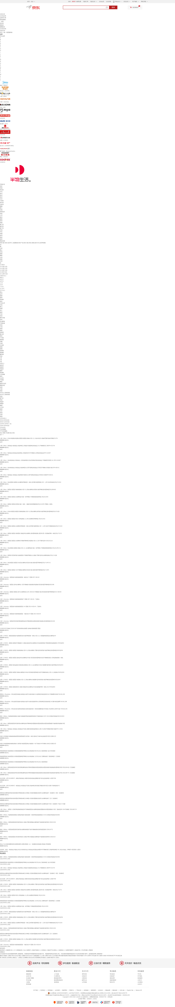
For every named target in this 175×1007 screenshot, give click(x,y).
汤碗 (1, 341)
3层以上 (2, 363)
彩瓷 (1, 396)
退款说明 (112, 978)
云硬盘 (20, 957)
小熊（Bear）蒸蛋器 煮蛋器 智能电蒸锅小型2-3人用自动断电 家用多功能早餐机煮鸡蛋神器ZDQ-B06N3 (28, 489)
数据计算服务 (3, 955)
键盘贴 (2, 25)
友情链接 (86, 990)
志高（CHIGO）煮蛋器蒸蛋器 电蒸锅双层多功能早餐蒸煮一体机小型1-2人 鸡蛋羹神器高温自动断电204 (28, 635)
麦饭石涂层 (3, 383)
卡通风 (2, 200)
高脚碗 (2, 352)
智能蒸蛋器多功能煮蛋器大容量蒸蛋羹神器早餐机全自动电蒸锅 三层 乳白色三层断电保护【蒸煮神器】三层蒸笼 (30, 756)
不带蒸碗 (2, 374)
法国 (1, 414)
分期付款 (84, 978)
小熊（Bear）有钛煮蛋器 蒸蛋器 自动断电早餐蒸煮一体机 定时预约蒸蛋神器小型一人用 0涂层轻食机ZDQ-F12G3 (30, 482)
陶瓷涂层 (2, 385)
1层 (1, 358)
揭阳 (1, 296)
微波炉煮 (77, 950)
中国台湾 (2, 303)
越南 (1, 405)
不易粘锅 (2, 323)
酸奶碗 (2, 354)
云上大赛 (41, 955)
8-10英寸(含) (3, 272)
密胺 (1, 259)
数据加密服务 (72, 955)
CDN (85, 955)
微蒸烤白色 (9, 950)
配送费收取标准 (58, 980)
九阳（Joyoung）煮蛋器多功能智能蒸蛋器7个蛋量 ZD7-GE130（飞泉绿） (20, 599)
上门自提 (56, 974)
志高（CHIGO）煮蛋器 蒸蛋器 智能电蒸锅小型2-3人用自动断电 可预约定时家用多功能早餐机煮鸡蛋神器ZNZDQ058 (31, 650)
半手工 (2, 279)
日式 (1, 199)
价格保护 (112, 976)
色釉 (1, 233)
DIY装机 (140, 976)
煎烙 (1, 325)
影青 (1, 239)
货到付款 (84, 974)
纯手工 (2, 277)
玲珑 (1, 230)
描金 (1, 237)
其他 (1, 252)
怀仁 (1, 310)
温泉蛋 (2, 332)
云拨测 (48, 957)
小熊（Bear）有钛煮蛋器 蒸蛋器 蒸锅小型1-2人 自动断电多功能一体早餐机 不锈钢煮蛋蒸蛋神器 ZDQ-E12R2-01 (30, 548)
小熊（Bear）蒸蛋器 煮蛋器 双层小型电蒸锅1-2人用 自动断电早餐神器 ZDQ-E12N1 (22, 518)
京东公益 (122, 990)
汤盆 (1, 356)
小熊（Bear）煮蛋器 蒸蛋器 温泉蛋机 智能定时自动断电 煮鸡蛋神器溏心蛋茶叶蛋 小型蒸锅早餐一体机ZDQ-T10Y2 (31, 533)
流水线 (33, 957)
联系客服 (28, 984)
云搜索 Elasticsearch (27, 955)
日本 (1, 411)
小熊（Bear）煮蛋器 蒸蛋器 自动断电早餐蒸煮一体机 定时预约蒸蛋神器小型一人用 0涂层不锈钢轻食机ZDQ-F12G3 (31, 526)
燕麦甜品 (61, 950)
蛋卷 (1, 336)
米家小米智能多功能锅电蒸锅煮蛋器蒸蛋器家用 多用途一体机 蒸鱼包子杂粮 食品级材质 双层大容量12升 (28, 736)
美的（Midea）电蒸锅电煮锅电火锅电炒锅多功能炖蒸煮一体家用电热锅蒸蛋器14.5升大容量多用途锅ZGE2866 (30, 815)
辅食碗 (2, 339)
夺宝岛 (139, 974)
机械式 (2, 369)
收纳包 (2, 23)
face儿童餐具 (27, 950)
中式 (1, 191)
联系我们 (43, 990)
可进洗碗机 (3, 429)
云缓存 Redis (48, 955)
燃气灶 (2, 398)
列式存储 (109, 955)
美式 (1, 195)
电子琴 (114, 955)
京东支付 (89, 998)
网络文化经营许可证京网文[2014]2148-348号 (94, 995)
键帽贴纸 (2, 27)
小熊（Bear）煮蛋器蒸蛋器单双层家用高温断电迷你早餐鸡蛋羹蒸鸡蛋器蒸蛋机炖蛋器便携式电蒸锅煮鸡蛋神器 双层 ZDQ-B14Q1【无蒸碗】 (38, 767)
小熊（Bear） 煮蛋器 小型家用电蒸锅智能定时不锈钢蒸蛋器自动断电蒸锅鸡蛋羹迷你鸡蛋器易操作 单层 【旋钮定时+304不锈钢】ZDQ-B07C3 (38, 809)
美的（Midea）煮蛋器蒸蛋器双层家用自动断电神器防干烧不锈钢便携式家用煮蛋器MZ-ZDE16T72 (26, 829)
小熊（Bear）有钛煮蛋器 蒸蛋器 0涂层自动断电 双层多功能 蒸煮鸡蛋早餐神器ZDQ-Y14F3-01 (25, 562)
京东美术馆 (3, 28)
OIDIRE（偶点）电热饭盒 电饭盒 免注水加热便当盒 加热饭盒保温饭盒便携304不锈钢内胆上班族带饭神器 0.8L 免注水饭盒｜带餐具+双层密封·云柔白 (40, 849)
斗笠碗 (2, 338)
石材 (1, 248)
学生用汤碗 (85, 950)
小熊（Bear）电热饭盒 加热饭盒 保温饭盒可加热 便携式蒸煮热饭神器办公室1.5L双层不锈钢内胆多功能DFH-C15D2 (31, 729)
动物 (1, 210)
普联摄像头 (3, 19)
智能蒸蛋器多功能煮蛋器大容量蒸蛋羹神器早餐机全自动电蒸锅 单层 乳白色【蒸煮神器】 (24, 762)
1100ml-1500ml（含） (6, 423)
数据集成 (66, 955)
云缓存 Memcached (13, 955)
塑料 (1, 376)
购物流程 (28, 974)
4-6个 (1, 285)
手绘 (1, 232)
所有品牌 (2, 36)
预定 (20, 955)
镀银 (1, 219)
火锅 (1, 327)
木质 (1, 261)
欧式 (1, 193)
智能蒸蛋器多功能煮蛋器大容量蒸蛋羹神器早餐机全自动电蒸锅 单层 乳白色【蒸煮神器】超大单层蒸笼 (27, 751)
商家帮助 (64, 990)
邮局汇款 (84, 980)
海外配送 (56, 982)
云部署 (89, 955)
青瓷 (1, 391)
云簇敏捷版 (36, 955)
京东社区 (100, 990)
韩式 (1, 197)
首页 (1, 32)
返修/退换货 (113, 980)
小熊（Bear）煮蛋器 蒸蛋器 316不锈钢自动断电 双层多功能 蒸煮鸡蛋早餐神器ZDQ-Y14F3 (24, 570)
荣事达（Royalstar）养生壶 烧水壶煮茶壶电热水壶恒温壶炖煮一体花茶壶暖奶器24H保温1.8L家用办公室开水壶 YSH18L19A (33, 709)
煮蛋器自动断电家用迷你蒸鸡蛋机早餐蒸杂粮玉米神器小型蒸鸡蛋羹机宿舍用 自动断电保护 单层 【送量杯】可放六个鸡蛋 (32, 804)
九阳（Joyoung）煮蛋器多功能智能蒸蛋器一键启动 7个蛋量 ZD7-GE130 (19, 577)
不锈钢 (2, 380)
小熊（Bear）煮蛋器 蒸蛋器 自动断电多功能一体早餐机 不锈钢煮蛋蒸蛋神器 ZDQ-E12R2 (24, 497)
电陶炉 (2, 403)
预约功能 (2, 317)
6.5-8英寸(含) (3, 270)
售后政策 (112, 974)
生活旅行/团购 (30, 978)
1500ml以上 (3, 418)
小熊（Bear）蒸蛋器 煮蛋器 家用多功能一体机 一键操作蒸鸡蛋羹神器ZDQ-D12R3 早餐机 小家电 (26, 504)
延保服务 (140, 978)
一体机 (2, 21)
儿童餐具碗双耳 (69, 950)
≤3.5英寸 (2, 264)
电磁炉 (2, 402)
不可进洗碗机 (3, 431)
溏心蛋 (2, 334)
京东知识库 (3, 16)
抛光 (1, 217)
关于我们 (35, 990)
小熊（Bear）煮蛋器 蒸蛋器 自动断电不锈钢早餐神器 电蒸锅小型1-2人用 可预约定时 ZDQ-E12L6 (26, 540)
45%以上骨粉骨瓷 (5, 392)
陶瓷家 (91, 950)
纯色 (1, 213)
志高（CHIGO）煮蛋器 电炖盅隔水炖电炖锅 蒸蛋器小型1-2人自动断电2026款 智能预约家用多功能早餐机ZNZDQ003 (31, 665)
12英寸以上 (3, 275)
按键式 (2, 367)
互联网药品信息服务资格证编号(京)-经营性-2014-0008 (95, 993)
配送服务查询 (57, 978)
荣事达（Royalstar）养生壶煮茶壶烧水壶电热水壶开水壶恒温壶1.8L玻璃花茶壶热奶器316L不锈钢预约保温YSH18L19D (32, 694)
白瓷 (1, 389)
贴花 (1, 235)
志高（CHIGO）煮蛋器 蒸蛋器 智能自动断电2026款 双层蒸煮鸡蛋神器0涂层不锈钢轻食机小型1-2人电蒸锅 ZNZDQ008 (32, 672)
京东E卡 (140, 980)
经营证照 (110, 997)
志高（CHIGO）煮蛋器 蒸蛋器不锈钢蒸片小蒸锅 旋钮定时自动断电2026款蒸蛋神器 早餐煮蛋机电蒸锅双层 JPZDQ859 (32, 643)
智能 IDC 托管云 (54, 957)
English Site (130, 990)
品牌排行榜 (3, 17)
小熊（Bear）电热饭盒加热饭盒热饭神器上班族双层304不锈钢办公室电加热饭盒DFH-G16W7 (25, 453)
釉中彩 (2, 226)
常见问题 (28, 980)
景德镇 (2, 299)
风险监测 (107, 990)
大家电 (28, 982)
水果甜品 (43, 950)
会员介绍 (28, 976)
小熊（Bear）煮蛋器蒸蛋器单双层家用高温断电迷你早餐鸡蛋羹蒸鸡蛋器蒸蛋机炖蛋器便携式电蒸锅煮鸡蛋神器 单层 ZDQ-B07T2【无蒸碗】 (37, 773)
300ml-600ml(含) (4, 420)
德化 (1, 301)
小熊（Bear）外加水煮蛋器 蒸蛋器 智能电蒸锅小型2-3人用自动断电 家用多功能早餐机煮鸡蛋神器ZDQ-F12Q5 (29, 511)
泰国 (1, 412)
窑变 (1, 221)
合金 (1, 257)
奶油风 (2, 189)
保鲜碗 (2, 350)
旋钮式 (2, 365)
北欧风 (2, 204)
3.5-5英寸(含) (3, 266)
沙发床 (104, 955)
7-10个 (2, 286)
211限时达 (57, 976)
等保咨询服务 (80, 955)
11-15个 (2, 288)
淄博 (1, 308)
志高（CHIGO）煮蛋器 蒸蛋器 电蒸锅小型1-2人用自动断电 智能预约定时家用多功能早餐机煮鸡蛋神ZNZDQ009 (30, 679)
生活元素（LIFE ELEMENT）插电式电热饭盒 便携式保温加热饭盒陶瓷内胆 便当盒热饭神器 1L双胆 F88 (28, 778)
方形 (1, 314)
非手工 (2, 281)
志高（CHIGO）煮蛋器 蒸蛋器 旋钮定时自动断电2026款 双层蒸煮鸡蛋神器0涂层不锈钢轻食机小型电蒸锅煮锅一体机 (31, 657)
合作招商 (57, 990)
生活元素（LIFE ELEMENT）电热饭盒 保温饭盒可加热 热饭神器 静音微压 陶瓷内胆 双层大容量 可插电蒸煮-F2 (30, 785)
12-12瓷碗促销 (18, 950)
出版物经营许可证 (75, 995)
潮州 (1, 297)
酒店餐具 (2, 950)
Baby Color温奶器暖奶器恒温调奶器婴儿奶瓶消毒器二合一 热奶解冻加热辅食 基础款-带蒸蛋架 (25, 844)
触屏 (1, 370)
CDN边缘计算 (95, 955)
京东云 (95, 998)
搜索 (113, 7)
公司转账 (84, 982)
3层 (1, 361)
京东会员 (101, 1)
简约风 (2, 202)
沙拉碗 (2, 345)
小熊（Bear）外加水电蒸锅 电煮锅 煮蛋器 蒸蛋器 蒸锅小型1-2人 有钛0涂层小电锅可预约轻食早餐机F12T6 (29, 438)
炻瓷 (1, 387)
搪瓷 (1, 253)
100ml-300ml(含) (4, 425)
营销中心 (71, 990)
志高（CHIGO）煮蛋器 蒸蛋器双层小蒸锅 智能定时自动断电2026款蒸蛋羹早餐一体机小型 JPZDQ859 (27, 687)
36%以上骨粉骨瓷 (5, 394)
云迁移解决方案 (26, 957)
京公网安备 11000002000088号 (59, 993)
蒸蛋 (1, 330)
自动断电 (2, 321)
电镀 (1, 222)
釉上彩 (2, 224)
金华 (1, 294)
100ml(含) (2, 427)
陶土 (1, 250)
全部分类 (2, 14)
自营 (1, 442)
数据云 (44, 957)
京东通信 (140, 982)
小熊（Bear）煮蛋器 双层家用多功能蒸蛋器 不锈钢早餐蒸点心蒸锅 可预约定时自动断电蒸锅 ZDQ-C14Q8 (28, 555)
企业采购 (108, 1)
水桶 (1, 343)
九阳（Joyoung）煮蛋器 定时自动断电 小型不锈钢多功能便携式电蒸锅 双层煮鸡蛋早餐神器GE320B (27, 584)
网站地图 (60, 955)
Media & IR (139, 990)
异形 (1, 316)
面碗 (1, 347)
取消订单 (112, 982)
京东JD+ (140, 984)
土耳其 (2, 407)
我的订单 (85, 1)
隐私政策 (114, 990)
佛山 (1, 292)
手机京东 (117, 1)
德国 (1, 409)
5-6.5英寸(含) (3, 268)
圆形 (1, 312)
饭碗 (1, 349)
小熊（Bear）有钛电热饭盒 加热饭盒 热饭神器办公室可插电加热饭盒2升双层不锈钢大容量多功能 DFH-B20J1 (29, 467)
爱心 (1, 208)
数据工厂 (15, 957)
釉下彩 (2, 228)
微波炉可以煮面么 (52, 950)
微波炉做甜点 (36, 950)
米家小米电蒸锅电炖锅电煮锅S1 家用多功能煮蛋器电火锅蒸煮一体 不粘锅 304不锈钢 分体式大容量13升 (28, 743)
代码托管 (4, 957)
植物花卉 (2, 211)
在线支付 (84, 976)
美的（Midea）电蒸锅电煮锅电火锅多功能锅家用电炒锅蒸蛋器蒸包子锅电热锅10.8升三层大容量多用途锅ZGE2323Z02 (32, 716)
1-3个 (1, 283)
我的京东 (92, 1)
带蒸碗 (2, 372)
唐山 (1, 306)
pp (0, 244)
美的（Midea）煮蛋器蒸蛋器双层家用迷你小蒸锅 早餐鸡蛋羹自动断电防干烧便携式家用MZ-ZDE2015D (28, 822)
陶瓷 (1, 255)
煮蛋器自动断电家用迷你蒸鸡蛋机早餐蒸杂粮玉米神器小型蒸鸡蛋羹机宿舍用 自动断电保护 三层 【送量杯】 (29, 798)
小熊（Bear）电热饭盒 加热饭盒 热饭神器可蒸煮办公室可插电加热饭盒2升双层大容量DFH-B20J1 (26, 475)
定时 (1, 319)
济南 (1, 305)
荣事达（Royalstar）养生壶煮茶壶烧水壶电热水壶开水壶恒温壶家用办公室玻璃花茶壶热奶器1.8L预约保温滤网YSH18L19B (33, 701)
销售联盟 (93, 990)
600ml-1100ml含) (5, 422)
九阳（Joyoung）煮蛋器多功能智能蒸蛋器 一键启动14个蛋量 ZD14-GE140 (20, 614)
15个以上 (2, 290)
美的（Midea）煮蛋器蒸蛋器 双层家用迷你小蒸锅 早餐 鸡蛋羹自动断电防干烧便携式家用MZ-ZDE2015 (27, 837)
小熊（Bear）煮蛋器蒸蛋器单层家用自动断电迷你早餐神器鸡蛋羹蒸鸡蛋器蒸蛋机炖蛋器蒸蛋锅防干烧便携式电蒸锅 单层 (32, 723)
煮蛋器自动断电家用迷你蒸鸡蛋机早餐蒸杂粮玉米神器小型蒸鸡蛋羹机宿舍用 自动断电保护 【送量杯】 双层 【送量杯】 (32, 793)
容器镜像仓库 (38, 957)
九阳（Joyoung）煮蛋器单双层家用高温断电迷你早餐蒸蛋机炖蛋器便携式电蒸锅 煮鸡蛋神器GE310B (27, 621)
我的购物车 (135, 7)
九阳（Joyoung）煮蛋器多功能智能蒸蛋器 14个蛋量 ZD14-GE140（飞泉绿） (21, 606)
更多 (1, 186)
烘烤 (1, 328)
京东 (40, 8)
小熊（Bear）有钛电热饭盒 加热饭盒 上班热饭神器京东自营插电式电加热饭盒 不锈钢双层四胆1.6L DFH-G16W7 (30, 460)
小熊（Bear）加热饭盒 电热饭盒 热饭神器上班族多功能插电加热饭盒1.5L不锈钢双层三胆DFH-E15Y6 (27, 445)
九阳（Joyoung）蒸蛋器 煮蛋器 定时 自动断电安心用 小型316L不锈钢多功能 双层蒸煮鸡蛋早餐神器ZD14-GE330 (30, 592)
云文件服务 (55, 955)
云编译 (100, 955)
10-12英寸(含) (4, 274)
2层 (1, 359)
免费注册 (78, 1)
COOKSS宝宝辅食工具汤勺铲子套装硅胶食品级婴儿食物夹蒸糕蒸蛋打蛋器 (20, 628)
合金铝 (2, 378)
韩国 (1, 416)
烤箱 (1, 400)
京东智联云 (10, 957)
